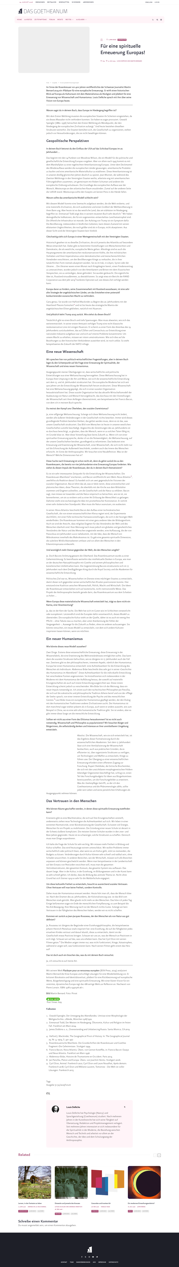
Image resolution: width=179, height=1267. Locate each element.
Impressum (102, 1262)
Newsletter (64, 2)
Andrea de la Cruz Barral (37, 1207)
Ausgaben (80, 19)
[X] (85, 1257)
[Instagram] (89, 1257)
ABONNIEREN (88, 2)
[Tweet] (49, 1093)
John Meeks (141, 1207)
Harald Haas (105, 1207)
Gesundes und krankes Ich (101, 1203)
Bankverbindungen (83, 1262)
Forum (52, 19)
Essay (130, 1211)
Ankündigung (23, 1211)
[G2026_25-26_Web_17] (34, 1182)
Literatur (95, 1211)
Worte (60, 19)
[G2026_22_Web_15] (107, 1182)
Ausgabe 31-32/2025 (55, 1085)
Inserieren (40, 2)
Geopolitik (122, 39)
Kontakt (64, 1262)
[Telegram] (97, 1257)
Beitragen (51, 2)
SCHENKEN (76, 2)
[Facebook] (82, 1257)
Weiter (68, 19)
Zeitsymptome (40, 19)
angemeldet (33, 1225)
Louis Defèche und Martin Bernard (129, 61)
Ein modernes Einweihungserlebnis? (141, 1203)
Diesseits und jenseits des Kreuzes (67, 1203)
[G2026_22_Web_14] (71, 1182)
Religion (58, 1213)
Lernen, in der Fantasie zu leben (30, 1203)
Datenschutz (113, 1262)
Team (72, 1262)
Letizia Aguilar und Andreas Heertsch (68, 1207)
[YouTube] (93, 1257)
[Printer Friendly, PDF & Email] (53, 999)
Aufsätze (28, 19)
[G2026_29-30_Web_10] (144, 1182)
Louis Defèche (73, 1107)
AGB (94, 1262)
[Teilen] (47, 1093)
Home (19, 19)
